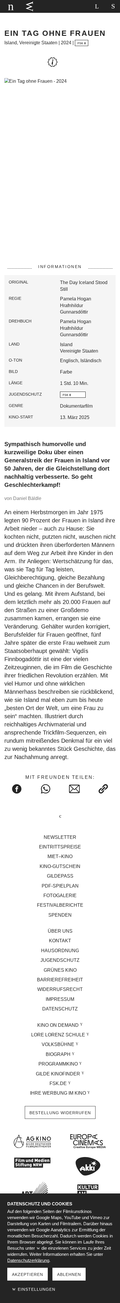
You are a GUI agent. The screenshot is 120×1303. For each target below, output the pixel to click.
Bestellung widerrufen (60, 1112)
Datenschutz (60, 1008)
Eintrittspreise (60, 846)
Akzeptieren (27, 1274)
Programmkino (58, 1063)
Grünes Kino (60, 970)
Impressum (60, 999)
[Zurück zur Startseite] (10, 6)
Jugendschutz (60, 960)
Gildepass (60, 876)
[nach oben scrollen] (60, 816)
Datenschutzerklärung (28, 1260)
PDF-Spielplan (60, 885)
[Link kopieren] (103, 789)
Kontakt (60, 940)
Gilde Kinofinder (58, 1073)
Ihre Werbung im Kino (58, 1093)
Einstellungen (35, 1289)
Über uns (60, 931)
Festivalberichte (60, 905)
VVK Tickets (29, 6)
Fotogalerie (60, 895)
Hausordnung (60, 950)
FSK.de (58, 1083)
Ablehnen (69, 1274)
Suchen (96, 6)
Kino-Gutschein (60, 866)
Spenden (60, 915)
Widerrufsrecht (60, 989)
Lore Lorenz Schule (58, 1034)
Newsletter (60, 837)
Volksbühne (58, 1044)
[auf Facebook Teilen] (16, 789)
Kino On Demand (58, 1025)
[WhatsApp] (45, 789)
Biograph (58, 1054)
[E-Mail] (74, 789)
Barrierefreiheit (60, 979)
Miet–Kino (60, 856)
